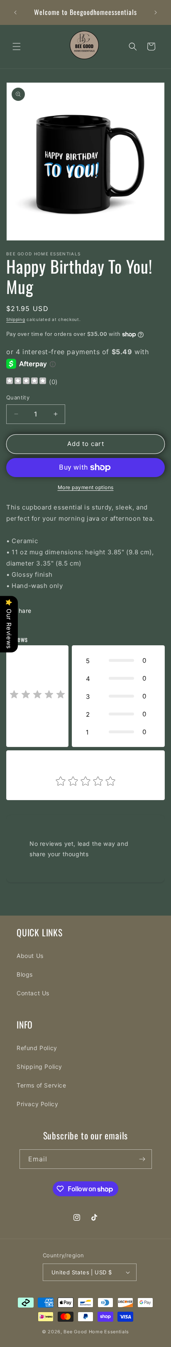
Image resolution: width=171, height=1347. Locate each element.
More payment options (86, 487)
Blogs (25, 974)
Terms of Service (41, 1085)
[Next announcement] (156, 12)
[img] (26, 381)
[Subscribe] (142, 1159)
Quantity (17, 397)
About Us (30, 955)
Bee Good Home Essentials (96, 1332)
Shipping (15, 319)
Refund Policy (37, 1047)
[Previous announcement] (15, 12)
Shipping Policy (39, 1066)
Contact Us (33, 993)
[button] (16, 46)
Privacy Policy (37, 1103)
